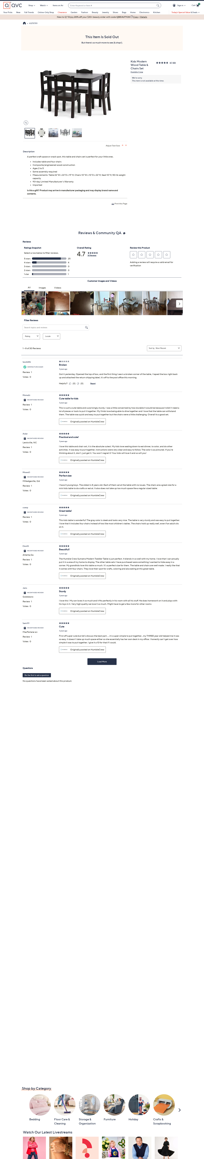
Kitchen (156, 12)
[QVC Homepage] (24, 23)
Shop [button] (30, 5)
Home (133, 12)
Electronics (144, 12)
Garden (74, 12)
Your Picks (7, 12)
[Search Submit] (158, 5)
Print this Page (120, 203)
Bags (124, 12)
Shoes (115, 12)
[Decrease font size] (126, 145)
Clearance (62, 12)
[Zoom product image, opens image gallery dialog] (25, 122)
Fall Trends (29, 12)
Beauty (95, 12)
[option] (102, 17)
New (18, 12)
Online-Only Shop (46, 12)
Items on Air (58, 5)
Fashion (84, 12)
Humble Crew (137, 72)
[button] (175, 5)
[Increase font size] (123, 145)
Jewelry (105, 12)
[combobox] (111, 5)
